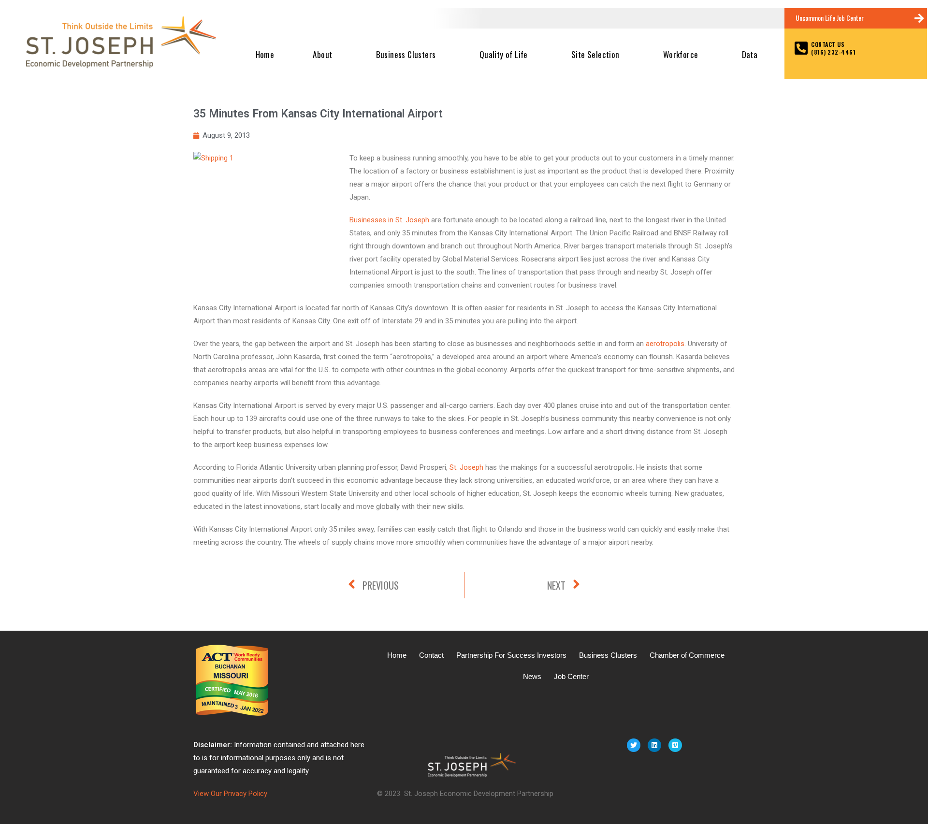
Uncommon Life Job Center (830, 18)
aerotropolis (665, 343)
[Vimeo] (675, 745)
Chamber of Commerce (687, 655)
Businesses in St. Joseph (389, 220)
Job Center (571, 676)
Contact (431, 655)
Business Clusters (406, 54)
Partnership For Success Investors (511, 655)
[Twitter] (633, 745)
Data (750, 54)
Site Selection (595, 54)
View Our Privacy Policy (230, 793)
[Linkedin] (654, 745)
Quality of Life (503, 54)
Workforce (680, 54)
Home (265, 54)
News (532, 676)
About (322, 54)
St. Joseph (466, 467)
